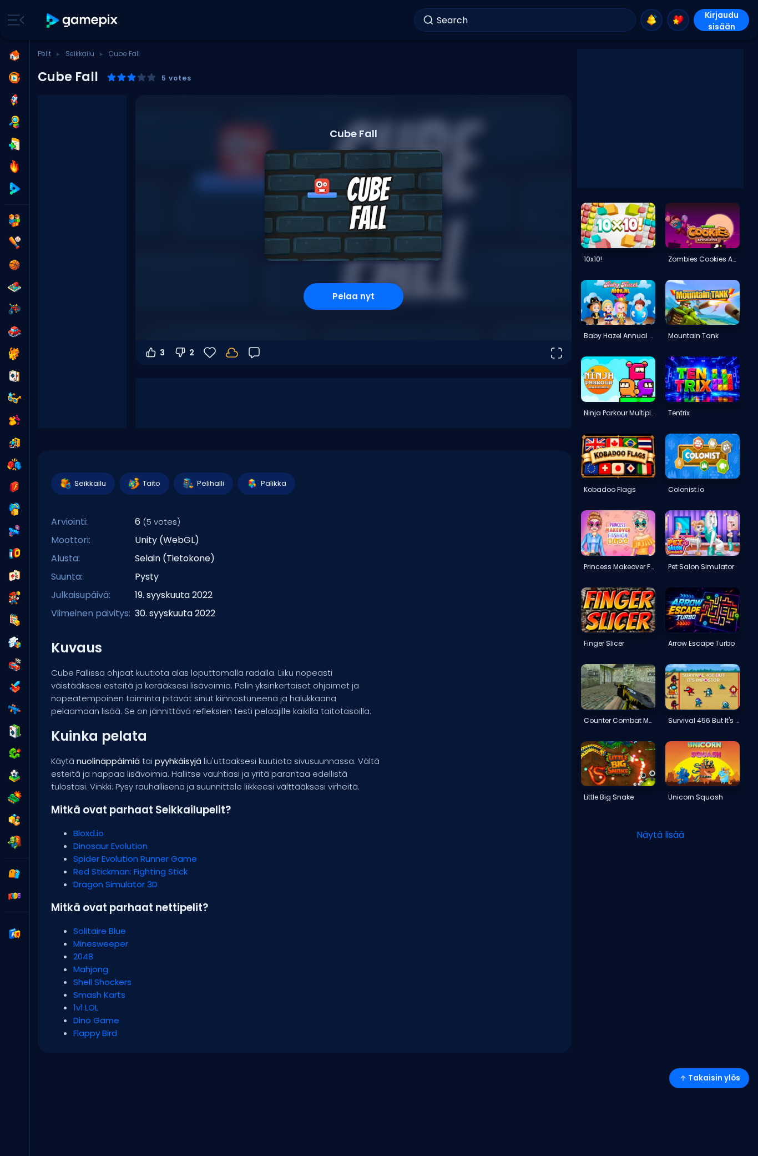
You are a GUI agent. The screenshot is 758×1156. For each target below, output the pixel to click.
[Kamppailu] (14, 465)
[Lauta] (14, 287)
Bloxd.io (88, 833)
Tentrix (679, 413)
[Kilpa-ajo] (14, 665)
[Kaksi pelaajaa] (14, 220)
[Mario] (14, 598)
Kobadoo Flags (610, 489)
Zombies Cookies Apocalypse (703, 259)
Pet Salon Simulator (701, 566)
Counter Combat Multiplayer (619, 720)
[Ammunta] (14, 709)
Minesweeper (100, 943)
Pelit (44, 53)
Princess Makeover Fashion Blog (619, 566)
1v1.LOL (85, 1007)
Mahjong (90, 969)
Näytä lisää (660, 834)
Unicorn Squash (695, 797)
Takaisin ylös (714, 1078)
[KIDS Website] (14, 896)
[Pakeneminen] (14, 442)
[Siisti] (14, 398)
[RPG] (14, 687)
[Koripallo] (14, 265)
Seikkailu (79, 53)
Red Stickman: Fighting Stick (130, 871)
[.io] (14, 553)
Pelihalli (210, 483)
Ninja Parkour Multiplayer (619, 413)
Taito (151, 483)
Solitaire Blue (99, 931)
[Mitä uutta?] (651, 20)
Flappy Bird (95, 1033)
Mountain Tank (693, 335)
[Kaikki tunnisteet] (14, 874)
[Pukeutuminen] (14, 420)
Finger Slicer (604, 643)
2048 (83, 956)
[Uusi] (14, 144)
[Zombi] (14, 842)
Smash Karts (99, 995)
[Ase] (14, 531)
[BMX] (14, 309)
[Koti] (14, 55)
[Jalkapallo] (14, 776)
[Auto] (14, 331)
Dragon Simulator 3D (115, 884)
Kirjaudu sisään (722, 20)
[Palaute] (254, 352)
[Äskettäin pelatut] (14, 78)
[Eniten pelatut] (14, 100)
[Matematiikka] (14, 620)
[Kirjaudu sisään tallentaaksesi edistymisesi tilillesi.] (232, 352)
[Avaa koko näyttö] (556, 352)
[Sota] (14, 798)
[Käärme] (14, 753)
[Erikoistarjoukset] (14, 189)
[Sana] (14, 820)
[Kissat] (14, 354)
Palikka (273, 483)
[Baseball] (14, 243)
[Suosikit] (678, 20)
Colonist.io (686, 489)
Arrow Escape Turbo (701, 643)
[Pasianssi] (14, 731)
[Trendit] (14, 166)
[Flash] (14, 487)
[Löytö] (14, 122)
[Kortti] (14, 376)
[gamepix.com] (82, 20)
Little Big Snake (609, 797)
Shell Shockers (102, 982)
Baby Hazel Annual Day (619, 335)
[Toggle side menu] (14, 20)
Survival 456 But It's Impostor (703, 720)
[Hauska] (14, 509)
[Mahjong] (14, 576)
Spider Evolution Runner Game (135, 859)
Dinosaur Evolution (110, 846)
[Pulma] (14, 642)
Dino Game (96, 1020)
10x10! (593, 259)
